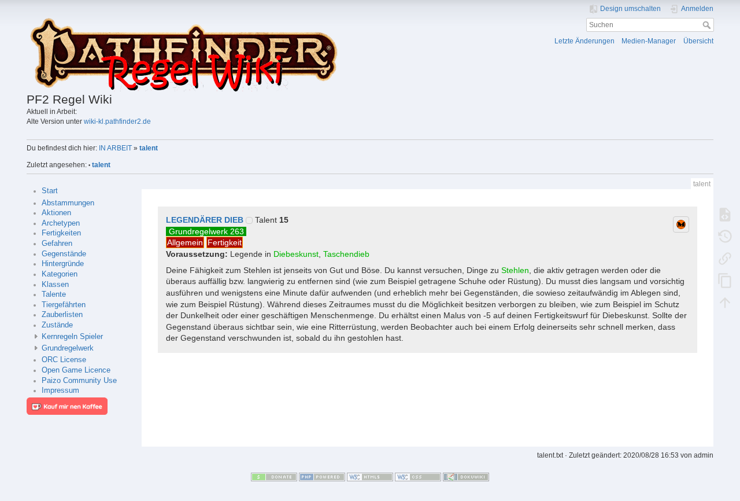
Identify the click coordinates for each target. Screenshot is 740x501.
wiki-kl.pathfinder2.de (117, 121)
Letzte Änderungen (584, 41)
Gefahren (57, 244)
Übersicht (698, 41)
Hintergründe (63, 264)
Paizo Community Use (79, 381)
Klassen (55, 285)
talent (148, 148)
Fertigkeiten (61, 233)
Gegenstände (64, 254)
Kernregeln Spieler (72, 337)
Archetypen (61, 223)
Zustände (57, 325)
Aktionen (56, 213)
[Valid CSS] (418, 477)
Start (50, 191)
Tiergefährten (64, 305)
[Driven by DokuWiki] (466, 477)
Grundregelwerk (68, 348)
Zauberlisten (62, 315)
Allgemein (185, 242)
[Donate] (274, 477)
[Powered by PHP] (322, 477)
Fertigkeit (225, 242)
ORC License (64, 360)
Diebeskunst (296, 254)
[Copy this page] (725, 280)
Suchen (707, 25)
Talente (54, 294)
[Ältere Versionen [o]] (725, 236)
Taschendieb (346, 254)
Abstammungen (68, 203)
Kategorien (59, 274)
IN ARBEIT (115, 148)
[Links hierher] (725, 258)
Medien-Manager (648, 41)
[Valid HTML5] (370, 477)
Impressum (60, 390)
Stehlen (515, 270)
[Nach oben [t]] (725, 302)
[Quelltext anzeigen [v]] (725, 214)
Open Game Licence (76, 370)
